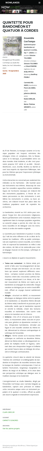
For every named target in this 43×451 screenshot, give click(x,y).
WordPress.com (8, 447)
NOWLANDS (12, 2)
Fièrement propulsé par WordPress (14, 446)
